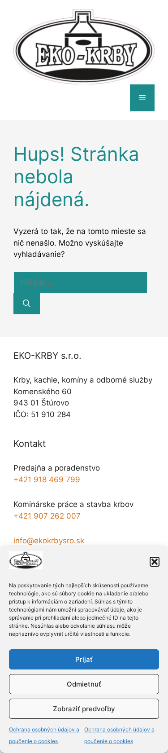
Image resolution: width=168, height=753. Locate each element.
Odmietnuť (84, 684)
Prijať (84, 659)
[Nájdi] (26, 304)
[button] (154, 561)
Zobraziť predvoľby (84, 709)
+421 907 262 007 (47, 515)
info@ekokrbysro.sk (48, 540)
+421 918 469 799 (46, 479)
